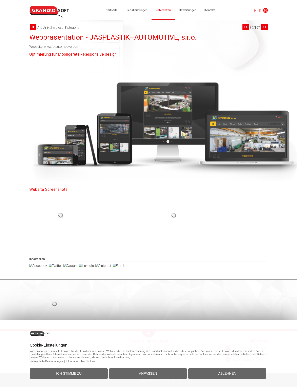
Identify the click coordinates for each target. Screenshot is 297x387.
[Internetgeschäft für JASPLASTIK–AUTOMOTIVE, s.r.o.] (60, 234)
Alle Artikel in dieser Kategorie (58, 28)
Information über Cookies (80, 361)
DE (265, 10)
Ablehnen (227, 373)
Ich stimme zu (69, 373)
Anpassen (148, 373)
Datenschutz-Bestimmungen (46, 361)
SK (255, 10)
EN (260, 10)
